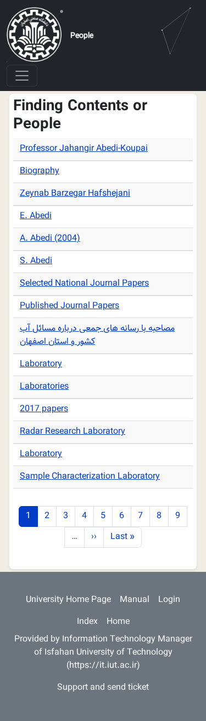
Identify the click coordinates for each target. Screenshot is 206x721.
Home (118, 622)
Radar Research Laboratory (72, 432)
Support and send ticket (103, 688)
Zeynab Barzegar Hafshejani (75, 194)
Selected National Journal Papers (84, 284)
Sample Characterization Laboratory (90, 477)
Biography (39, 171)
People (81, 36)
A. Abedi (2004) (50, 239)
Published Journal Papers (69, 306)
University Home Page (68, 600)
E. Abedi (36, 216)
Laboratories (44, 387)
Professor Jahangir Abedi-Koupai (84, 149)
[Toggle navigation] (22, 76)
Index (87, 622)
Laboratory (41, 364)
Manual (134, 600)
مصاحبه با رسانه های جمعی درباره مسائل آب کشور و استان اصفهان (97, 335)
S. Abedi (36, 261)
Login (169, 600)
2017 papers (44, 409)
